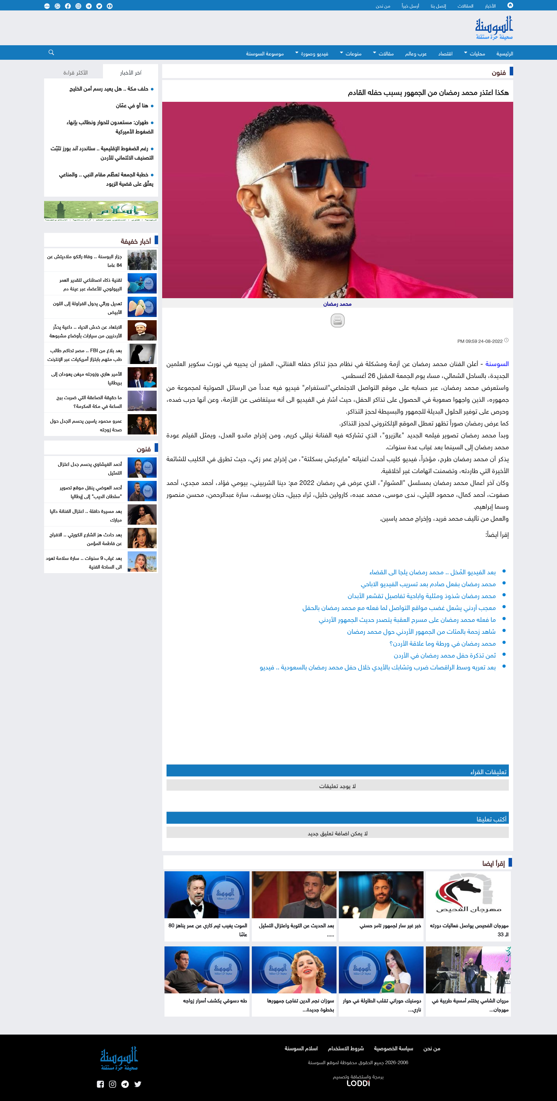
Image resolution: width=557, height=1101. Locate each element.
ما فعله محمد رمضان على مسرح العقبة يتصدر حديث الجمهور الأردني (407, 618)
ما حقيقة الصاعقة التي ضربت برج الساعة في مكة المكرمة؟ (89, 401)
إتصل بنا (438, 5)
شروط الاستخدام (346, 1047)
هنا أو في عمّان (132, 104)
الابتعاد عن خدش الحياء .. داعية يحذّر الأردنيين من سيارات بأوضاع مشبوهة (86, 330)
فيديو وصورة (314, 52)
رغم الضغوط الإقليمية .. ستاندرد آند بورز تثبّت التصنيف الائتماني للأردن (102, 152)
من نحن (383, 5)
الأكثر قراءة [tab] (76, 71)
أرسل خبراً (410, 5)
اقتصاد (445, 52)
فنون (499, 71)
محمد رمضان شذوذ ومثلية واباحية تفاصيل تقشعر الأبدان (422, 594)
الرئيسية (505, 52)
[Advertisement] (231, 28)
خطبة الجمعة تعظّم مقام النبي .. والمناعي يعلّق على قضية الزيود (106, 178)
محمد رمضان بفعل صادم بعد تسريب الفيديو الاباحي (428, 582)
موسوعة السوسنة (265, 52)
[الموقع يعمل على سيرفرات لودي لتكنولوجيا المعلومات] (358, 1082)
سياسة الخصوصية (393, 1047)
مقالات (386, 52)
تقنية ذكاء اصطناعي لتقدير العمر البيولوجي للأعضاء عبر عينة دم (90, 283)
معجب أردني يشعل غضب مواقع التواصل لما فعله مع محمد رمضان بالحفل (399, 606)
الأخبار (490, 5)
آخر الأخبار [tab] (130, 71)
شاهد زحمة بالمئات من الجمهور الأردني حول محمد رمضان (421, 630)
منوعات (353, 52)
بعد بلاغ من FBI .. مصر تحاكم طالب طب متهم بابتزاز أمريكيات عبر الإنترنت (85, 354)
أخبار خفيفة (136, 240)
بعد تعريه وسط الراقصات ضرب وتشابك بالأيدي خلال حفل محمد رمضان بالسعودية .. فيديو (378, 666)
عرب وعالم (416, 52)
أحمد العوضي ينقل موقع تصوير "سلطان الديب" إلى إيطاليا (91, 491)
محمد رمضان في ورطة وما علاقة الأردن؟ (442, 642)
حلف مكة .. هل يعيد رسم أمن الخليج (109, 87)
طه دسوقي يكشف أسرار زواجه (215, 999)
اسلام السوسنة (301, 1047)
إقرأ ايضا (493, 862)
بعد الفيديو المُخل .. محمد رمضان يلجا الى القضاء (433, 571)
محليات (477, 52)
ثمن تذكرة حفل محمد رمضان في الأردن (445, 654)
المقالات (465, 5)
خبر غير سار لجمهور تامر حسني (390, 924)
